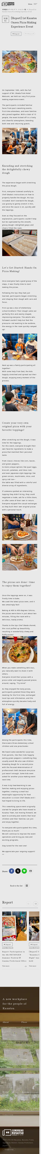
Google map (9, 1149)
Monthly (6, 1075)
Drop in (6, 1071)
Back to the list (16, 885)
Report (16, 34)
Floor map (25, 1027)
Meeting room (8, 1078)
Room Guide (26, 1031)
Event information (28, 1064)
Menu (30, 4)
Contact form (8, 1115)
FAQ (4, 1082)
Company (6, 1050)
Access (5, 1046)
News (5, 1097)
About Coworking (10, 1027)
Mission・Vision (9, 1035)
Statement (7, 1031)
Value (5, 1038)
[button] (35, 903)
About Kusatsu (9, 1042)
